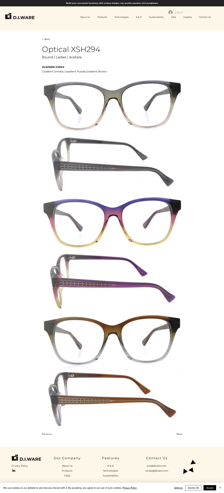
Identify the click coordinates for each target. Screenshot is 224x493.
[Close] (220, 487)
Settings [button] (178, 487)
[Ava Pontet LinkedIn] (14, 470)
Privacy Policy (129, 487)
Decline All (193, 487)
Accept (209, 487)
